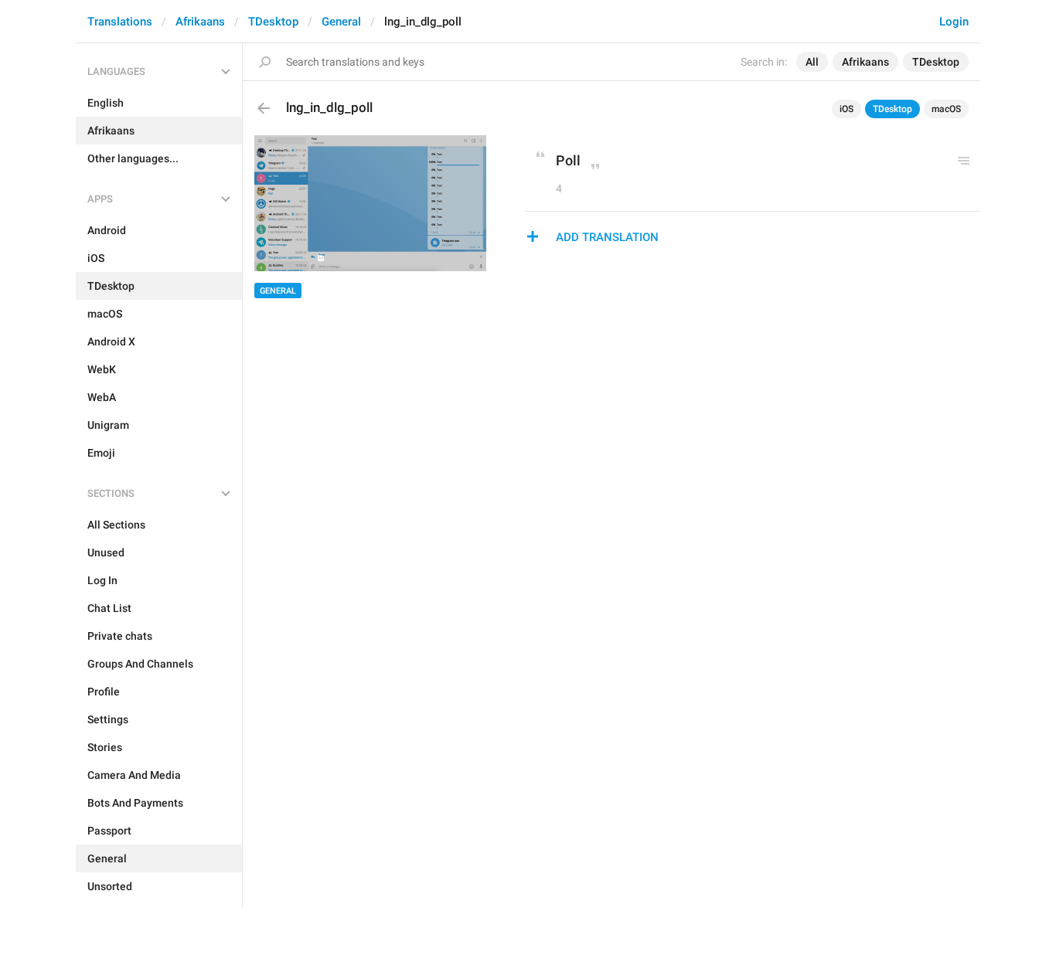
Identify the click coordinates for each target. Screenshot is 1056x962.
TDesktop (273, 22)
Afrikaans (200, 22)
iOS (846, 109)
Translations (119, 22)
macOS (946, 109)
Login (954, 22)
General (341, 22)
